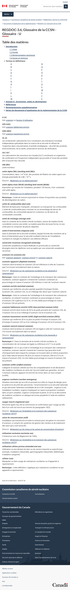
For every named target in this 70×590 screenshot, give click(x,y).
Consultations (40, 494)
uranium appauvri (13, 257)
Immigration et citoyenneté (11, 528)
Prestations (6, 540)
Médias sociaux (7, 569)
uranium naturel (45, 257)
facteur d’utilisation (24, 120)
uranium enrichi (28, 257)
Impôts (4, 549)
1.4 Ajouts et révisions (18, 58)
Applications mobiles (9, 573)
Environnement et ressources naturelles (16, 553)
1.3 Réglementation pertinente (22, 55)
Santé (4, 545)
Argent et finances (41, 536)
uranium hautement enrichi (17, 134)
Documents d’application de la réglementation (20, 24)
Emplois (5, 523)
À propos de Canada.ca (10, 577)
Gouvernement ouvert (10, 498)
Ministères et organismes (44, 512)
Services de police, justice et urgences (48, 523)
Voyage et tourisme (9, 532)
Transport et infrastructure (44, 528)
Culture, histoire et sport (10, 562)
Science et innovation (42, 540)
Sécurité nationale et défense (12, 558)
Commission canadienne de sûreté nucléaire (26, 20)
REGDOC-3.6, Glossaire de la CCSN (49, 24)
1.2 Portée (13, 52)
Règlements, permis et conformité (55, 20)
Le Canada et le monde (43, 532)
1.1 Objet (13, 49)
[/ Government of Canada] (15, 6)
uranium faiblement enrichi (17, 127)
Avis (3, 581)
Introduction (11, 46)
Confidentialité (7, 586)
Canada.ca (5, 20)
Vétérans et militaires (42, 549)
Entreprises (6, 536)
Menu (9, 14)
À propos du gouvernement (11, 516)
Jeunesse (38, 553)
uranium (9, 120)
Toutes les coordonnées (10, 512)
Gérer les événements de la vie (45, 558)
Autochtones (39, 545)
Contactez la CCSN (8, 494)
